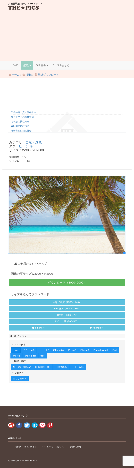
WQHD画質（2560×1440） (67, 302)
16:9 (25, 350)
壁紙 (26, 65)
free (43, 355)
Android (96, 327)
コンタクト (30, 447)
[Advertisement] (67, 37)
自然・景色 (33, 142)
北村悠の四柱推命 (20, 121)
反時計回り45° (23, 367)
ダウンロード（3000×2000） (67, 282)
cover (15, 350)
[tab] (67, 264)
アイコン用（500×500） (67, 321)
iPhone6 (84, 350)
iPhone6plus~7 (100, 350)
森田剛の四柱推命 (20, 126)
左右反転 (62, 367)
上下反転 (79, 367)
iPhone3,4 (58, 350)
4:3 (32, 350)
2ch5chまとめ (61, 65)
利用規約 (75, 447)
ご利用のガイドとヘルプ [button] (32, 263)
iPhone (39, 327)
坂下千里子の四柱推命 (22, 117)
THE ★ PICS (31, 460)
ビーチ (24, 146)
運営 (18, 447)
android (16, 355)
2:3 (47, 350)
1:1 (40, 350)
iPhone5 (72, 350)
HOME (14, 65)
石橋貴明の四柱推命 (21, 130)
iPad (114, 350)
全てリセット (19, 378)
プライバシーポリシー (54, 447)
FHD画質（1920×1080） (67, 308)
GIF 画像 (41, 65)
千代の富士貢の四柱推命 (23, 112)
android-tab (30, 355)
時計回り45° (44, 367)
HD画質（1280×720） (67, 315)
